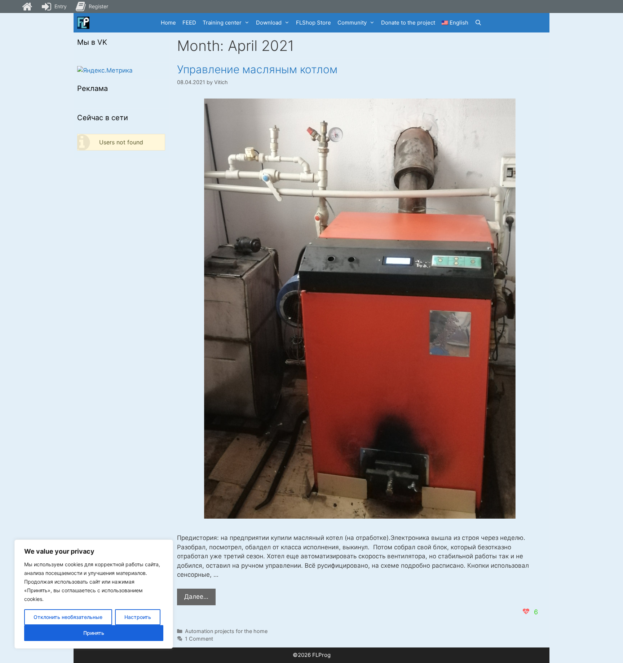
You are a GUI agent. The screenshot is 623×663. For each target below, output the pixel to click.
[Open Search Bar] (478, 22)
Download (269, 22)
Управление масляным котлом (257, 69)
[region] (93, 594)
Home (168, 22)
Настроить (137, 617)
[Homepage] (27, 6)
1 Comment (199, 639)
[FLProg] (83, 22)
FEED (189, 22)
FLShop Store (313, 22)
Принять (93, 633)
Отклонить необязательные (68, 617)
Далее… (200, 599)
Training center (222, 22)
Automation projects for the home (226, 631)
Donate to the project (408, 22)
